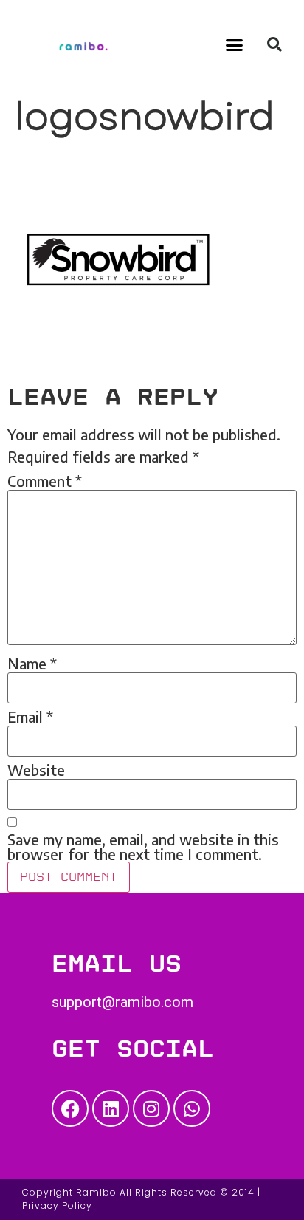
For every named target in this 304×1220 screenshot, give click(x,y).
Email (30, 716)
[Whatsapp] (191, 1108)
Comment (44, 481)
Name (32, 663)
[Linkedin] (110, 1108)
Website (36, 770)
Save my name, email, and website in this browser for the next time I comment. (143, 847)
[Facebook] (70, 1108)
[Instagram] (151, 1108)
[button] (235, 44)
